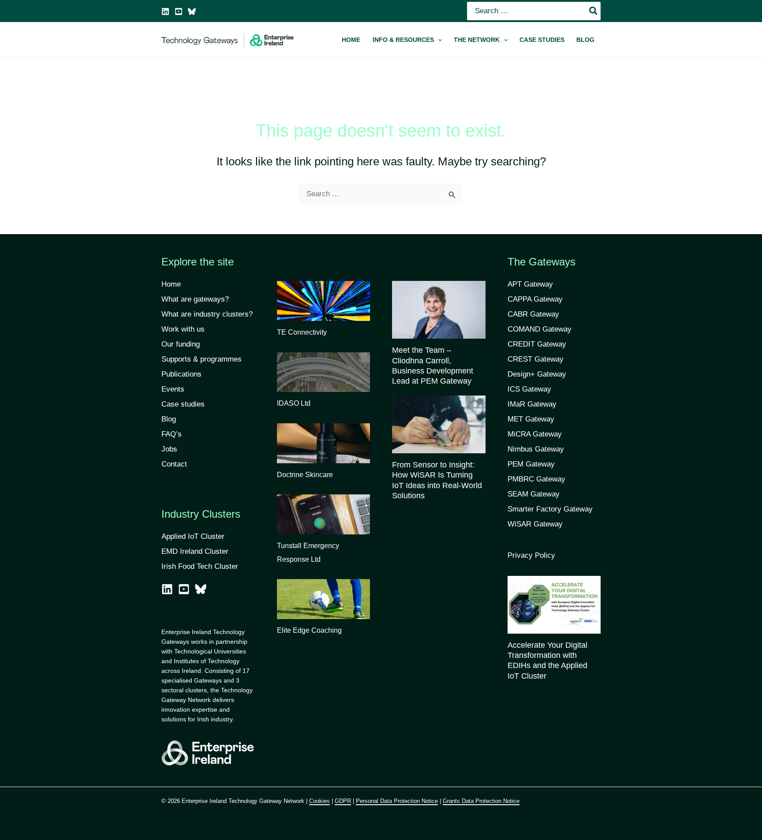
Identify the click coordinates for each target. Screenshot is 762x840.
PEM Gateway (531, 464)
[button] (407, 40)
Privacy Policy (531, 555)
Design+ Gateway (537, 374)
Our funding (180, 344)
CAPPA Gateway (535, 299)
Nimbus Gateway (536, 449)
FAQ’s (171, 434)
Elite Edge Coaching (309, 630)
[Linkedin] (165, 11)
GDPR (343, 801)
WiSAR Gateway (535, 524)
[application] (438, 40)
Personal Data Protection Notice (397, 801)
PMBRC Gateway (536, 479)
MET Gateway (531, 419)
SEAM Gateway (534, 494)
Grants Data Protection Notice (481, 801)
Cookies (319, 801)
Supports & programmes (201, 359)
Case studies (183, 404)
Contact (174, 464)
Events (172, 389)
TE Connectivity (302, 332)
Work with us (183, 329)
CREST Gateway (536, 359)
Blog (168, 419)
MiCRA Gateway (535, 434)
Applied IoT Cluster (194, 536)
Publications (181, 374)
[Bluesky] (192, 11)
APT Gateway (530, 284)
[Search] (593, 11)
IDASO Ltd (293, 403)
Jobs (169, 449)
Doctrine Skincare (305, 474)
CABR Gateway (533, 314)
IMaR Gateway (532, 404)
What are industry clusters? (207, 314)
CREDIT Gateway (537, 344)
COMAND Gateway (540, 329)
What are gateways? (195, 299)
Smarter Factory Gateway (550, 509)
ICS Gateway (529, 389)
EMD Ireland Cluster (194, 551)
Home (171, 284)
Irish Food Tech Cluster (199, 566)
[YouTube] (179, 11)
